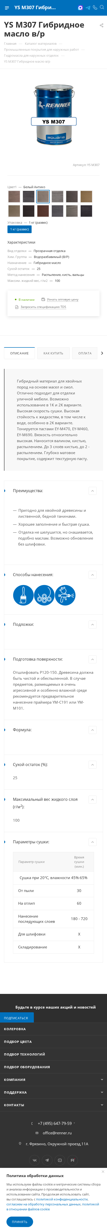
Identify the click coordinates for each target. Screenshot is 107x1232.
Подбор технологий (24, 1054)
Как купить (53, 353)
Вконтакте (34, 1160)
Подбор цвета (18, 1041)
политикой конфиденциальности (62, 1199)
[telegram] (87, 7)
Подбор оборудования (27, 1067)
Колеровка (15, 1029)
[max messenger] (80, 7)
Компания (14, 1079)
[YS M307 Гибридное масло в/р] (53, 114)
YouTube (59, 1160)
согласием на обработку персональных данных (43, 1204)
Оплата (85, 353)
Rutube (72, 1160)
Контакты (14, 1105)
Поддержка (15, 1092)
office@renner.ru (57, 1132)
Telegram (47, 1160)
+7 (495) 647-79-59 (55, 1123)
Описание (19, 353)
